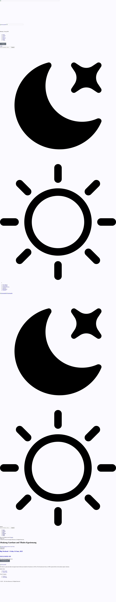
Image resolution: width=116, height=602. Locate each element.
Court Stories (4, 285)
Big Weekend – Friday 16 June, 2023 (11, 551)
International (4, 289)
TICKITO (4, 290)
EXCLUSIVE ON (5, 556)
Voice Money (5, 284)
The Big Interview (5, 286)
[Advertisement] (36, 592)
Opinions (4, 288)
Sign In (11, 537)
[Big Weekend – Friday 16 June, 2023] (7, 546)
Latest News (2, 547)
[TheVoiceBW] (6, 293)
